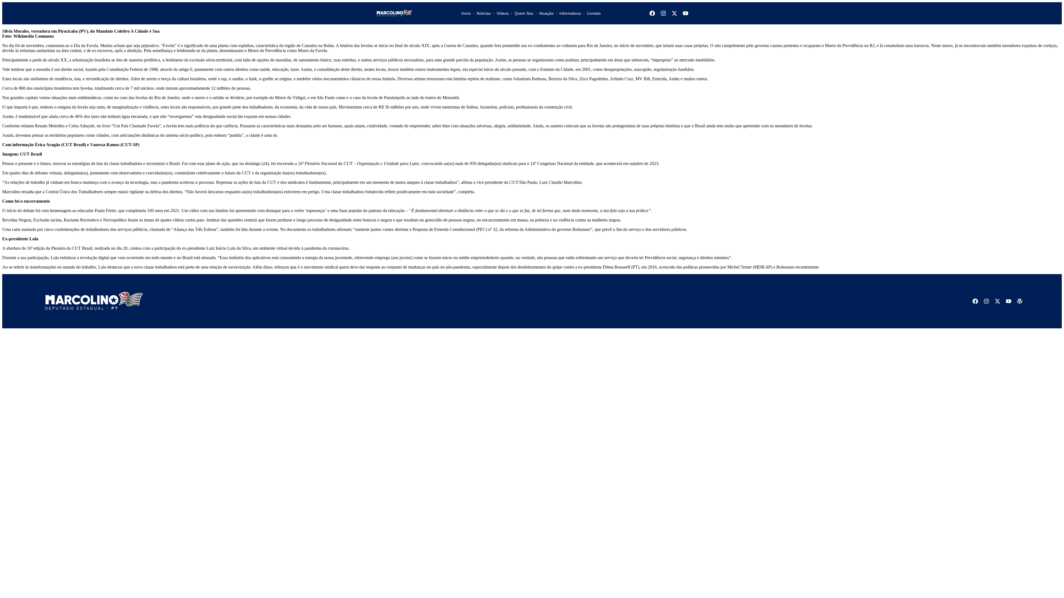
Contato (594, 13)
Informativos (570, 13)
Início (466, 13)
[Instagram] (663, 13)
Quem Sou (524, 13)
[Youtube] (685, 13)
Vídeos (503, 13)
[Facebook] (652, 13)
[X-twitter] (674, 13)
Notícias (484, 13)
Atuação (546, 13)
